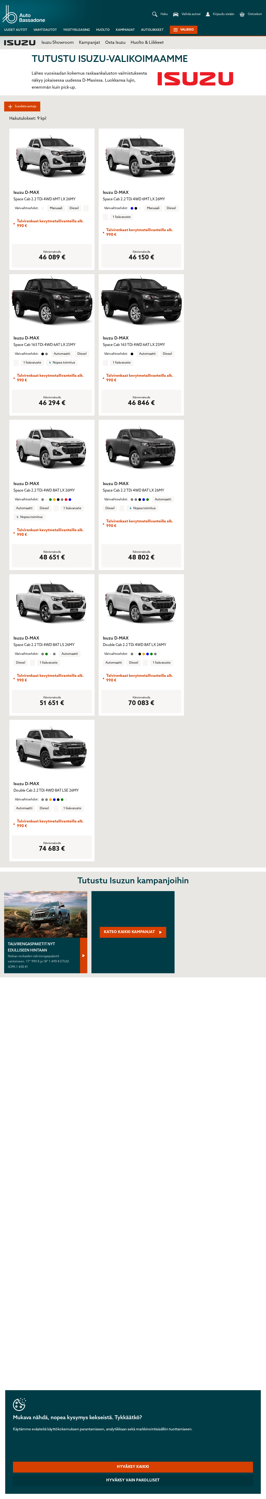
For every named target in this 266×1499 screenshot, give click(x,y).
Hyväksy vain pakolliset (133, 1480)
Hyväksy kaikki (133, 1467)
